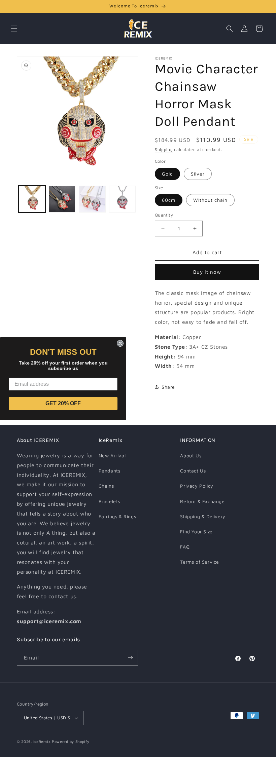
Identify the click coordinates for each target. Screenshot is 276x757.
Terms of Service (199, 562)
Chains (106, 486)
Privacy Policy (196, 486)
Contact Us (193, 471)
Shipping (164, 149)
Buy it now (207, 272)
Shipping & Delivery (202, 516)
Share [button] (168, 387)
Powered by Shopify (71, 741)
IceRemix (42, 741)
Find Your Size (196, 531)
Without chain (210, 200)
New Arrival (112, 455)
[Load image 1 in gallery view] (32, 199)
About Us (190, 455)
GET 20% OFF (63, 403)
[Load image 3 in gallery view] (92, 199)
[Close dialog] (120, 343)
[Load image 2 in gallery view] (62, 199)
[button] (14, 28)
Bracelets (109, 501)
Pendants (109, 471)
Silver (198, 174)
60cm (168, 200)
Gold (167, 174)
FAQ (184, 547)
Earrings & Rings (117, 516)
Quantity (164, 215)
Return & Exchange (202, 501)
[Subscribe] (130, 658)
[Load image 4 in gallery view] (122, 199)
